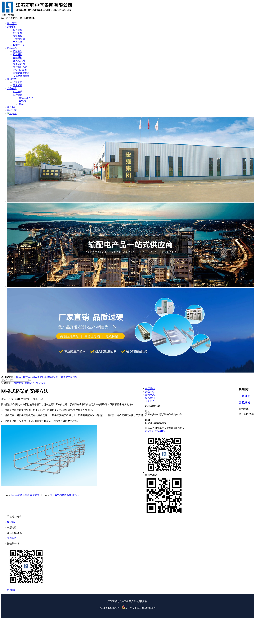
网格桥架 (72, 377)
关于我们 (150, 388)
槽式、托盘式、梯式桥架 (29, 377)
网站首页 (18, 383)
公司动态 (244, 396)
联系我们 (150, 398)
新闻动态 (29, 383)
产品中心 (150, 391)
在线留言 (150, 401)
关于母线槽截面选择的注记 (64, 495)
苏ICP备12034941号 (155, 431)
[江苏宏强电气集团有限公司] (37, 12)
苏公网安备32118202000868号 (140, 608)
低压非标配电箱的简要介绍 (25, 495)
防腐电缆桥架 (49, 377)
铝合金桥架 (62, 377)
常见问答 (41, 383)
